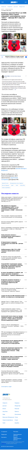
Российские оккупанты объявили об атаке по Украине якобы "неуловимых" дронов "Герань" (12, 290)
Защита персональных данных (17, 438)
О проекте (4, 431)
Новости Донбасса (6, 187)
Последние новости (10, 193)
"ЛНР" (17, 185)
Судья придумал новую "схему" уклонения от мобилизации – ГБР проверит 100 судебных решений (11, 310)
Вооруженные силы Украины (16, 183)
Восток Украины (5, 185)
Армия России (5, 183)
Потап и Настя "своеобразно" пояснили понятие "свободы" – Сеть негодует (12, 326)
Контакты (4, 437)
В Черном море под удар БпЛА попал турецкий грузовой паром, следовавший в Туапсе (11, 258)
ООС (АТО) (22, 185)
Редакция (4, 434)
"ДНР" (12, 185)
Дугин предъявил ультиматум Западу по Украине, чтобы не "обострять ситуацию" (12, 229)
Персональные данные (17, 435)
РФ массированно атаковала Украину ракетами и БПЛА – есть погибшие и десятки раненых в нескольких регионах (12, 334)
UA (26, 2)
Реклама (15, 431)
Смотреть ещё (6, 386)
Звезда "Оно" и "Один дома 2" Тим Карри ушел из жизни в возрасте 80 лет (12, 303)
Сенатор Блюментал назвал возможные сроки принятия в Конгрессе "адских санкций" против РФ (12, 373)
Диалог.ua (4, 443)
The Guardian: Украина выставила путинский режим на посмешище (11, 216)
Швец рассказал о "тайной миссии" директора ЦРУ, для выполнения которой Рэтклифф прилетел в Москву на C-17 (12, 199)
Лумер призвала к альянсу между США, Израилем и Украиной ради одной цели (11, 381)
